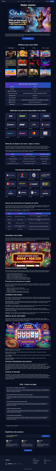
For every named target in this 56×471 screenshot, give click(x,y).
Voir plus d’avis (28, 450)
